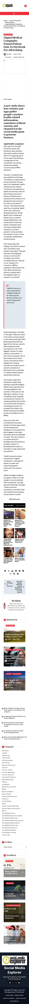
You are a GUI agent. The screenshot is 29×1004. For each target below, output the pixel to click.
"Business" (5, 750)
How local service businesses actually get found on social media (14, 724)
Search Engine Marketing (10, 806)
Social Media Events (8, 813)
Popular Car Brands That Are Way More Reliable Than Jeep (8, 523)
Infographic (6, 784)
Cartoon (4, 767)
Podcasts (5, 799)
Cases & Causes (7, 770)
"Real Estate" (6, 758)
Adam (18, 601)
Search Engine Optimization (11, 808)
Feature (8, 649)
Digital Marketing (7, 779)
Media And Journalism (9, 787)
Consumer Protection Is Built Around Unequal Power (13, 731)
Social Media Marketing (9, 818)
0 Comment (8, 57)
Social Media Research (9, 828)
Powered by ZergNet (20, 505)
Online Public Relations (9, 796)
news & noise (19, 995)
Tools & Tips (6, 835)
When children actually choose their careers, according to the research (14, 710)
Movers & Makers (7, 791)
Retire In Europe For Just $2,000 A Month (20, 560)
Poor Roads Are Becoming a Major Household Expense (14, 682)
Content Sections (8, 775)
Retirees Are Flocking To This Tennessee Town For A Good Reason (20, 523)
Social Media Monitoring (10, 825)
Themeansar (20, 992)
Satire (4, 803)
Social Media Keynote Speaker (12, 815)
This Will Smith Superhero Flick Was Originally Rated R (8, 561)
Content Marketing (8, 772)
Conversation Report (9, 777)
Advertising (5, 762)
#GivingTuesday (7, 760)
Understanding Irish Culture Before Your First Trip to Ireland (14, 636)
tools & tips (9, 995)
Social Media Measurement (11, 823)
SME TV (4, 811)
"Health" (5, 753)
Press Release (6, 801)
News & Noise (8, 34)
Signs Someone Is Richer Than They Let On (19, 541)
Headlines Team (12, 660)
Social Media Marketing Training (12, 820)
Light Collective (19, 57)
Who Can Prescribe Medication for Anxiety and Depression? (15, 738)
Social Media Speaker (9, 830)
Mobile (4, 789)
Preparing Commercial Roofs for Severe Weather (15, 717)
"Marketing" (6, 755)
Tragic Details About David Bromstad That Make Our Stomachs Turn (8, 542)
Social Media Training (9, 832)
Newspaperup (9, 992)
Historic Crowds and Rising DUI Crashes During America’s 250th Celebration (14, 659)
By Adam (9, 54)
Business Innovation (8, 765)
